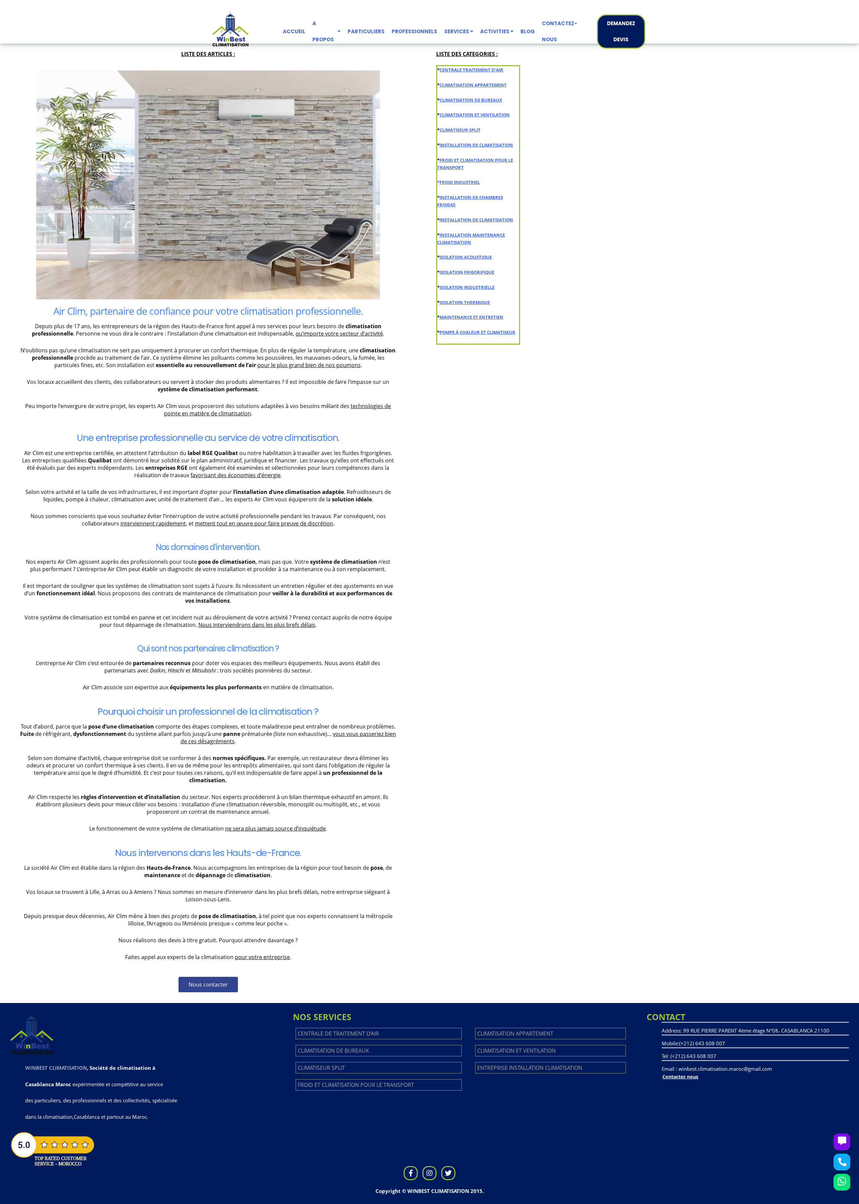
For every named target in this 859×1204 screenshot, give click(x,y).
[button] (208, 984)
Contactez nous (680, 1076)
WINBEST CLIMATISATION (56, 1067)
